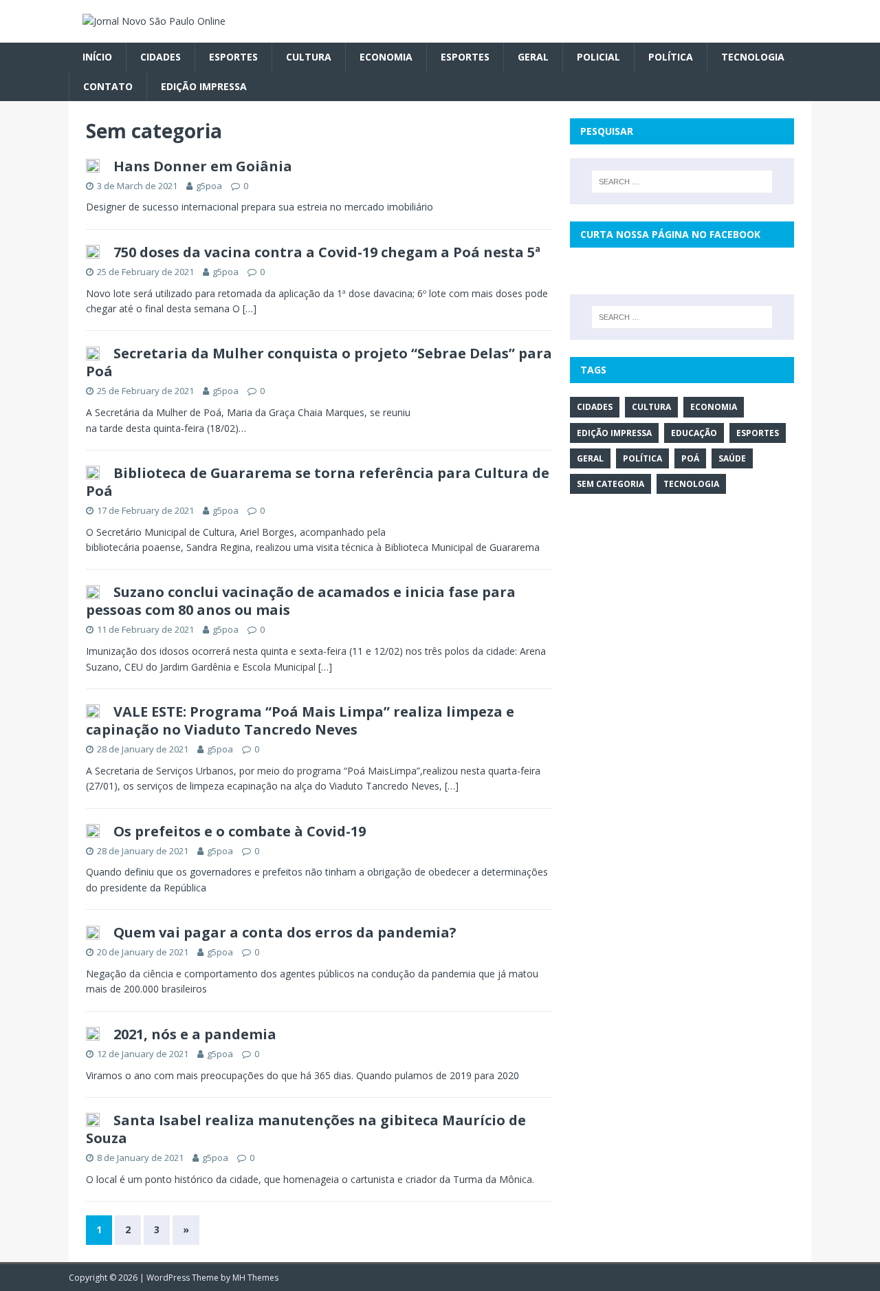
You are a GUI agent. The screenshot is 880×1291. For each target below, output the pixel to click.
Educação (694, 433)
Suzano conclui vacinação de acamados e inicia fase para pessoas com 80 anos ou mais (301, 601)
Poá (690, 458)
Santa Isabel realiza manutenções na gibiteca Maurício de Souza (306, 1129)
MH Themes (255, 1277)
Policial (598, 56)
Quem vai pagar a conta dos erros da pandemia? (284, 932)
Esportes (233, 56)
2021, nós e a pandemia (194, 1034)
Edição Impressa (204, 86)
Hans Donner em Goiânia (202, 166)
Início (97, 56)
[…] (249, 308)
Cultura (308, 56)
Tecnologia (752, 56)
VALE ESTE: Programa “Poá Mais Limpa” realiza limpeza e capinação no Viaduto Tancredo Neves (300, 720)
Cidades (160, 56)
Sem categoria (610, 484)
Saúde (732, 458)
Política (670, 56)
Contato (108, 86)
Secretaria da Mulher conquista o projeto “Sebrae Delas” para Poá (319, 362)
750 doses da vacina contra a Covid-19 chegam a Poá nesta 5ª (326, 252)
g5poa (209, 186)
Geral (533, 56)
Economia (386, 56)
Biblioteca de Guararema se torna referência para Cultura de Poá (317, 482)
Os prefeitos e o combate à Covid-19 (239, 831)
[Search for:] (682, 181)
